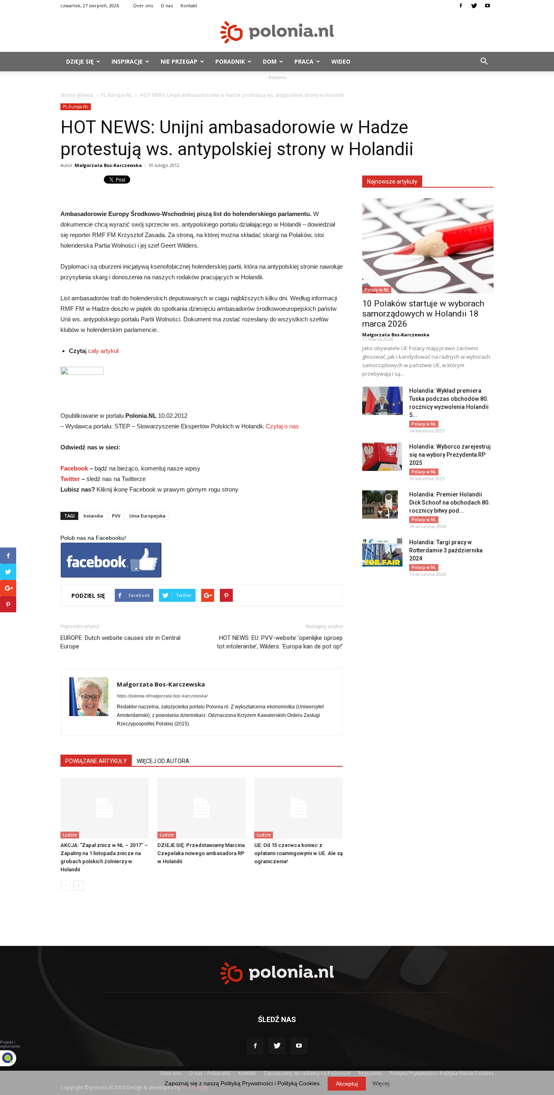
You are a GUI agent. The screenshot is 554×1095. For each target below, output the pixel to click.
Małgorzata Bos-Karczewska (108, 165)
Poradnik (230, 61)
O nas (167, 5)
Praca (304, 61)
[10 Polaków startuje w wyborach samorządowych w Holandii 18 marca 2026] (428, 245)
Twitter (70, 478)
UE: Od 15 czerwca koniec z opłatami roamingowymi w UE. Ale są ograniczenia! (298, 853)
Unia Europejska (147, 516)
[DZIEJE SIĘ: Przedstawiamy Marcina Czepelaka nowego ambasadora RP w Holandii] (201, 808)
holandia (93, 516)
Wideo (340, 61)
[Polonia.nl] (277, 32)
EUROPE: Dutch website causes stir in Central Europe (120, 642)
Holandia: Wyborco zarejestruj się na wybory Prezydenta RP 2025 (450, 454)
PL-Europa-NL (116, 95)
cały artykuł (103, 350)
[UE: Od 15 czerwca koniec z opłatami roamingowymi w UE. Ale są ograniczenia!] (298, 808)
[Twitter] (474, 5)
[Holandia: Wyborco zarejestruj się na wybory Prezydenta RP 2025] (382, 457)
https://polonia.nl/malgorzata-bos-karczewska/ (162, 695)
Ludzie (70, 835)
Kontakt (188, 5)
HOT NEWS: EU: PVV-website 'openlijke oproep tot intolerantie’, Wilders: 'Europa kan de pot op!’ (280, 642)
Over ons (143, 5)
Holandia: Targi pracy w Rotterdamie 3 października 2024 (446, 550)
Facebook (74, 468)
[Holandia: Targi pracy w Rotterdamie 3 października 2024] (382, 552)
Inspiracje (127, 61)
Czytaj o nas (282, 426)
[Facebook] (461, 5)
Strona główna (76, 95)
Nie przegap (179, 61)
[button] (484, 61)
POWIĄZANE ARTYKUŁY (96, 761)
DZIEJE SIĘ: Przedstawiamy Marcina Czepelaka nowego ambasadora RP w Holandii (201, 853)
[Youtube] (487, 5)
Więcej (380, 1083)
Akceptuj (347, 1083)
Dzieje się (80, 61)
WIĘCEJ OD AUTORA (163, 761)
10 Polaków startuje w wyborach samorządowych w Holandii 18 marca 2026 (423, 314)
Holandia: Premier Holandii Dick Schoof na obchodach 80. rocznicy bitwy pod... (449, 502)
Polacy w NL (377, 290)
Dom (270, 61)
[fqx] (14, 1058)
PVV (116, 516)
